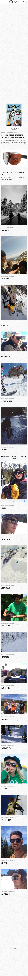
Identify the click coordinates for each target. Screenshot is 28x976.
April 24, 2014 (4, 536)
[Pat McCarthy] (14, 704)
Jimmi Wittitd (6, 748)
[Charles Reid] (14, 673)
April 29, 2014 (4, 354)
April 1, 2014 (3, 786)
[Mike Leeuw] (14, 302)
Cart (25, 2)
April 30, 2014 (4, 276)
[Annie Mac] (14, 769)
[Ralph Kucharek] (14, 379)
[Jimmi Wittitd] (14, 734)
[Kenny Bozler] (14, 564)
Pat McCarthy (5, 719)
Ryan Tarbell (5, 894)
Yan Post (4, 450)
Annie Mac (4, 789)
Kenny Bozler (5, 588)
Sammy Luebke (6, 539)
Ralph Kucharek (6, 401)
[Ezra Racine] (14, 642)
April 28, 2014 (4, 398)
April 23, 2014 (4, 623)
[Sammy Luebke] (14, 524)
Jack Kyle (4, 508)
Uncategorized (13, 132)
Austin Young (5, 626)
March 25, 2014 (4, 817)
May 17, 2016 (3, 170)
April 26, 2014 (4, 447)
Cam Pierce (4, 863)
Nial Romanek (5, 357)
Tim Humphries (6, 820)
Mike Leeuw (5, 325)
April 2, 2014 (3, 745)
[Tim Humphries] (14, 805)
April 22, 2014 (4, 685)
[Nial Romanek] (14, 341)
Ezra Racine (5, 657)
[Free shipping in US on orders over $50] (14, 158)
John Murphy (5, 230)
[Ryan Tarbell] (14, 879)
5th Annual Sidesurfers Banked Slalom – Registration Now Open (12, 136)
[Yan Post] (14, 425)
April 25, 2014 (4, 505)
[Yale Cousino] (14, 255)
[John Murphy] (14, 205)
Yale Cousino (5, 279)
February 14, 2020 (5, 132)
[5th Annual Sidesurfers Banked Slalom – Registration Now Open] (14, 116)
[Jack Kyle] (14, 479)
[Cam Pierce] (14, 842)
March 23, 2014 (4, 860)
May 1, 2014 (3, 227)
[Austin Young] (14, 607)
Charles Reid (5, 688)
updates (8, 170)
